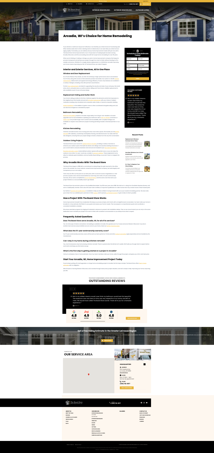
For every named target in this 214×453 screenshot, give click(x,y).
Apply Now (145, 1)
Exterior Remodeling (123, 10)
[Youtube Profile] (147, 402)
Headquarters (125, 364)
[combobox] (132, 65)
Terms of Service (70, 444)
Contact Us (91, 4)
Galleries (80, 4)
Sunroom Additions (97, 435)
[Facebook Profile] (141, 402)
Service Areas (69, 419)
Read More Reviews (132, 318)
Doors (93, 422)
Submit (137, 78)
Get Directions (124, 372)
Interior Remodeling (101, 10)
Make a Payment (143, 413)
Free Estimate (146, 4)
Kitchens (94, 414)
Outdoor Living (142, 10)
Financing (142, 417)
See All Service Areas (126, 387)
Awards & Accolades (71, 417)
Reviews (100, 4)
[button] (88, 374)
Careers (141, 421)
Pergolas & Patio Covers (98, 433)
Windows (94, 420)
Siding (93, 425)
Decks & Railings (96, 431)
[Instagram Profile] (144, 402)
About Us (70, 4)
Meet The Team (69, 413)
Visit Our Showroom (144, 415)
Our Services (95, 411)
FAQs (67, 421)
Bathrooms (94, 416)
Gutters (94, 427)
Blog (67, 423)
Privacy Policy (78, 444)
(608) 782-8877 (125, 384)
